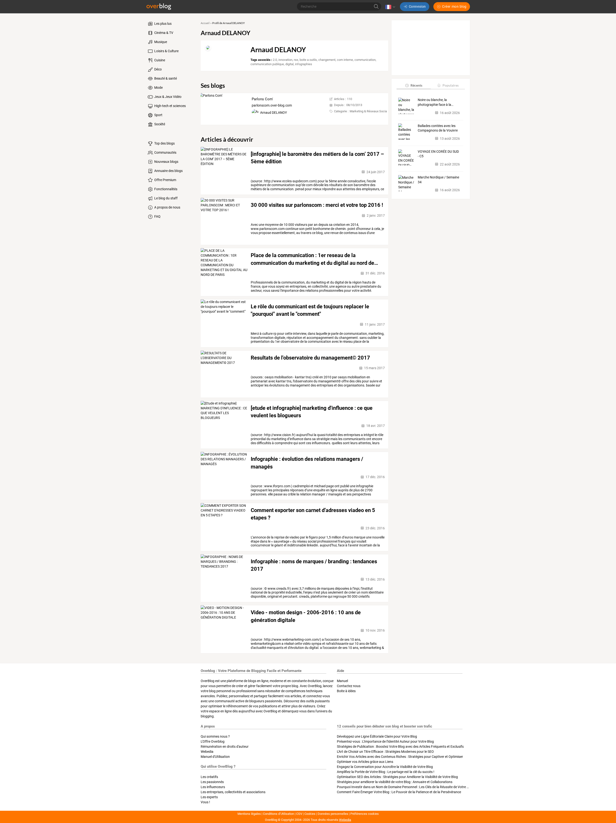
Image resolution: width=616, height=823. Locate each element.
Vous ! (205, 802)
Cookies (309, 814)
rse (296, 60)
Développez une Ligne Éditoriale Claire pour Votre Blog (377, 736)
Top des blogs (164, 143)
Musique (160, 42)
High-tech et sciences (170, 106)
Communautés (165, 152)
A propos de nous (167, 207)
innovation (285, 60)
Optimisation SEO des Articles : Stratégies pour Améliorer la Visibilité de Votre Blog (397, 777)
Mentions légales (249, 814)
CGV (299, 814)
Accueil (205, 23)
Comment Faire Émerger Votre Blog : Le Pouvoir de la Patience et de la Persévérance (399, 792)
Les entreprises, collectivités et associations (233, 792)
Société (159, 124)
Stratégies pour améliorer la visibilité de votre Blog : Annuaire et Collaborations (394, 782)
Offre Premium (165, 180)
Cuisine (159, 60)
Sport (158, 115)
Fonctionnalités (165, 189)
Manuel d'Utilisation (215, 757)
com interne (345, 60)
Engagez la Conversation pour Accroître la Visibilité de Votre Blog (385, 767)
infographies (303, 64)
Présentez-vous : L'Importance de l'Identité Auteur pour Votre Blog (385, 741)
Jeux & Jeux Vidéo (167, 97)
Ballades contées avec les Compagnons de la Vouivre (438, 128)
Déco (158, 69)
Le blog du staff (166, 198)
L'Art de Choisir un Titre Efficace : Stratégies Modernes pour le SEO (385, 751)
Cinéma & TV (163, 33)
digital (289, 64)
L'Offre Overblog (213, 741)
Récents (416, 85)
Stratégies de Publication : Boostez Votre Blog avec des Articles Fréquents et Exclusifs (400, 746)
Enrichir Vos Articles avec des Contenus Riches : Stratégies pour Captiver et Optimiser (400, 757)
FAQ (157, 216)
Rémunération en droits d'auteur (225, 746)
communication (365, 60)
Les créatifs (209, 777)
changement (326, 60)
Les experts (209, 797)
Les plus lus (163, 23)
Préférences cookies (364, 814)
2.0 (275, 60)
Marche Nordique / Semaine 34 (438, 179)
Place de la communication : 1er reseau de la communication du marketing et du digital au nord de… (314, 259)
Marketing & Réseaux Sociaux (370, 111)
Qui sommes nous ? (215, 736)
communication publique (267, 64)
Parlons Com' (262, 99)
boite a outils (308, 60)
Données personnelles (333, 814)
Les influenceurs (213, 787)
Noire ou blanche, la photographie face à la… (435, 102)
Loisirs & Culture (166, 51)
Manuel (342, 681)
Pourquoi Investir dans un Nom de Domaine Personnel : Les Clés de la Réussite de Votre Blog (405, 787)
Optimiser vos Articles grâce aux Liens (365, 762)
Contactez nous (348, 686)
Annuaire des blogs (168, 171)
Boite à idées (346, 691)
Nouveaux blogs (166, 162)
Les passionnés (212, 782)
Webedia (207, 751)
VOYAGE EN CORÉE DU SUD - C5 (438, 154)
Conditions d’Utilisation (278, 814)
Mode (158, 87)
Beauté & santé (165, 78)
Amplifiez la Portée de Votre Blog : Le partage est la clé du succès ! (385, 772)
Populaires (451, 85)
